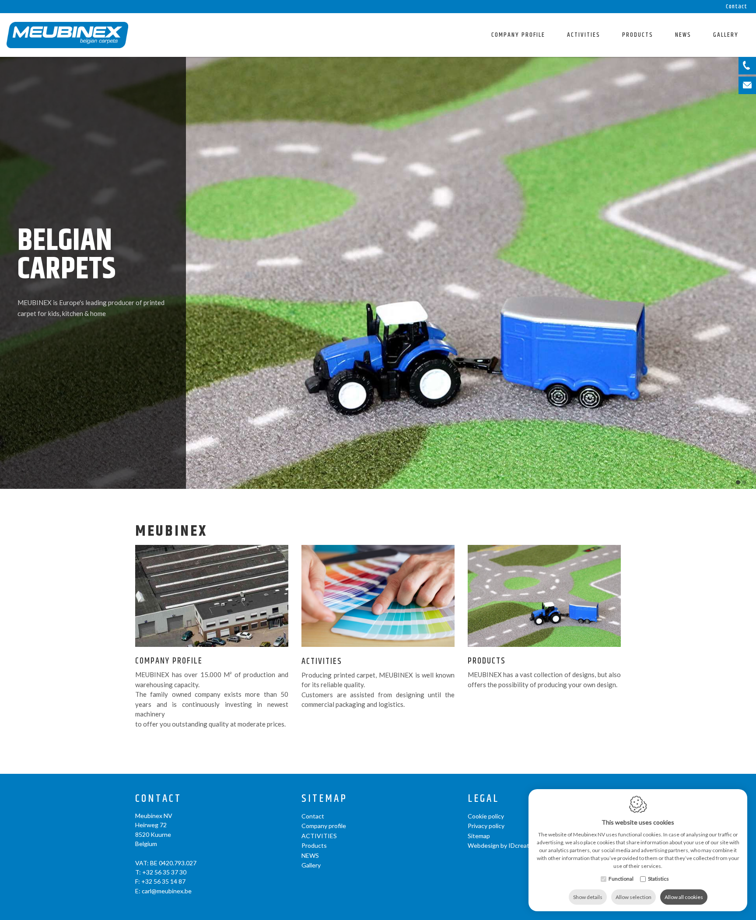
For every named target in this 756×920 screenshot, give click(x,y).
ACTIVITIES (583, 35)
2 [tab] (744, 482)
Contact (736, 6)
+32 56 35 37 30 (164, 872)
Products (637, 35)
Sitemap (324, 799)
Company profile (518, 35)
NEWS (683, 35)
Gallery (725, 35)
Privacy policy (486, 825)
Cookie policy (486, 816)
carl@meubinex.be (167, 891)
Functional (621, 878)
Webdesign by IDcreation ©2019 (513, 845)
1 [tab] (738, 482)
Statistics (658, 878)
